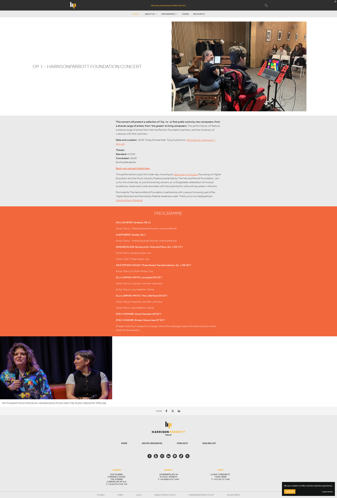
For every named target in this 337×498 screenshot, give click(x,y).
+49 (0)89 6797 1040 (169, 479)
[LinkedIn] (179, 411)
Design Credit (233, 495)
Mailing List (209, 443)
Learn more (327, 491)
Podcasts (182, 443)
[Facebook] (166, 411)
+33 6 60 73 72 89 (221, 479)
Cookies (101, 495)
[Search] (263, 5)
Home (124, 443)
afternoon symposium (186, 174)
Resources (199, 14)
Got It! (289, 491)
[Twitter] (173, 411)
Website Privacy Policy (165, 495)
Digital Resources (152, 443)
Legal (139, 495)
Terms (120, 495)
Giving (185, 14)
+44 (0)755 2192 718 (117, 484)
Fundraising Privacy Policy (201, 495)
